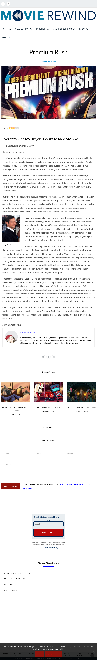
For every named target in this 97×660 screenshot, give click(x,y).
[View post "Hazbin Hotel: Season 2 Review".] (48, 392)
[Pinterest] (54, 357)
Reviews (28, 29)
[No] (94, 651)
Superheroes (10, 584)
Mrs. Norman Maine (46, 29)
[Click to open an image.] (48, 92)
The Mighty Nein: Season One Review (81, 407)
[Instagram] (8, 4)
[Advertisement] (48, 620)
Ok (39, 654)
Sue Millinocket (48, 61)
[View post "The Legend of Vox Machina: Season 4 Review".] (15, 392)
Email (38, 454)
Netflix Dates (16, 29)
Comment (8, 464)
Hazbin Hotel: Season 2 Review (48, 407)
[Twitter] (43, 357)
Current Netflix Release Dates (18, 573)
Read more (53, 654)
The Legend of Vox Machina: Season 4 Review (15, 408)
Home (5, 29)
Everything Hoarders (14, 579)
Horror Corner (66, 29)
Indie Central (10, 590)
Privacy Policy (51, 547)
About (5, 37)
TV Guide (83, 29)
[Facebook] (3, 4)
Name (6, 454)
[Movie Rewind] (48, 15)
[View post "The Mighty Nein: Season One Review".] (81, 392)
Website (69, 454)
